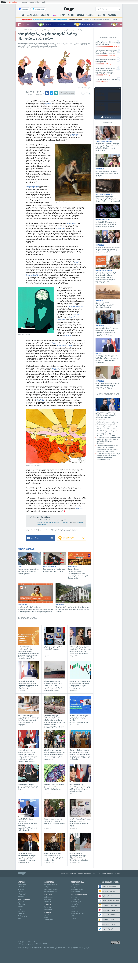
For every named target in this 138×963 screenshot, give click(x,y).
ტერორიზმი (21, 887)
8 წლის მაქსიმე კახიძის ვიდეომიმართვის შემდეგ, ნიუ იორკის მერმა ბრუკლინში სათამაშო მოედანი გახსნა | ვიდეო (54, 745)
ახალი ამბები (13, 2)
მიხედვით (55, 369)
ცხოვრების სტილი (69, 30)
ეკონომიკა (107, 19)
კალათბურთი (48, 919)
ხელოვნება (47, 907)
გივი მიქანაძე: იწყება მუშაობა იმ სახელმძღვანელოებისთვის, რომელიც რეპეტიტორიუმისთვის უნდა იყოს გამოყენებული (29, 814)
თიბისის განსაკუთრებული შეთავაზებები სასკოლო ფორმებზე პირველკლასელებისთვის (80, 710)
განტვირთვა (23, 2)
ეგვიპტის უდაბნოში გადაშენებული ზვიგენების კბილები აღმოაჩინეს (108, 296)
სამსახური (80, 30)
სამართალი (21, 913)
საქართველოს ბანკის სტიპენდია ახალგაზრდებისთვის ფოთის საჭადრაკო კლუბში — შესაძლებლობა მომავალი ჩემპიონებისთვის (37, 598)
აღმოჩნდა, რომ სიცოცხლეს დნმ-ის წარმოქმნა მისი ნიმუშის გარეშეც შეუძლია (54, 779)
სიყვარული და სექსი (77, 913)
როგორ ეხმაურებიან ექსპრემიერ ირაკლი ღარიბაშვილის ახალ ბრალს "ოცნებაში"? (108, 241)
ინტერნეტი (47, 899)
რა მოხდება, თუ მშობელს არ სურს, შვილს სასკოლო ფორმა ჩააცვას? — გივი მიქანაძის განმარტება (108, 351)
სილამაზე (74, 897)
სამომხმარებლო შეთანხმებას (56, 948)
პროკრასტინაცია (32, 187)
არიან (69, 345)
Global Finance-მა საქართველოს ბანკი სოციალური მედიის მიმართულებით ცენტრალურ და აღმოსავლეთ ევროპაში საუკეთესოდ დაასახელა (29, 642)
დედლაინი (75, 530)
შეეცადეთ (76, 314)
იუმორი (73, 909)
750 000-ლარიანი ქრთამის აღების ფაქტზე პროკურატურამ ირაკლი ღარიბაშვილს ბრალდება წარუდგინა (108, 440)
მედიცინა (74, 887)
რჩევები (73, 918)
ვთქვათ (77, 262)
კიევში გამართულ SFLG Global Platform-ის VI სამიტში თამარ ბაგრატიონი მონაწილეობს (54, 848)
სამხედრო (21, 896)
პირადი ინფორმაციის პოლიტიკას (78, 948)
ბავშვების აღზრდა (77, 889)
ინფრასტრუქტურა (23, 916)
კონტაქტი (117, 873)
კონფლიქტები (22, 894)
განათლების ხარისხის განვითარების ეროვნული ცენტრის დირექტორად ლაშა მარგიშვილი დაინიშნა (29, 676)
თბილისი (20, 909)
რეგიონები (21, 911)
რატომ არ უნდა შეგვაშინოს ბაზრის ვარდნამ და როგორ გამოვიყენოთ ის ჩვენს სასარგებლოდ (80, 676)
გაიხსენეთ (61, 320)
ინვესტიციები (39, 9)
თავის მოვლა (75, 891)
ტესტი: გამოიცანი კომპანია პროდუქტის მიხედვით (54, 642)
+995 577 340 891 (41, 944)
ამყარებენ (41, 400)
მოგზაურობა (75, 899)
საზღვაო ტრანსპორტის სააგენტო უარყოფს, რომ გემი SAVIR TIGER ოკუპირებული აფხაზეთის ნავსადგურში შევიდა (54, 676)
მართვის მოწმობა (34, 2)
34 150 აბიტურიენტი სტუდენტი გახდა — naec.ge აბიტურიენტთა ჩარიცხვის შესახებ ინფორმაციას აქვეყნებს (29, 710)
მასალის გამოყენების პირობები (103, 873)
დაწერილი (74, 135)
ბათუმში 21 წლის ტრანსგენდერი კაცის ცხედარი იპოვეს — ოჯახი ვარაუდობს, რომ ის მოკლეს (107, 433)
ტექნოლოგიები (49, 897)
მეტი (114, 19)
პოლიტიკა (87, 19)
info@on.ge (29, 944)
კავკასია (20, 891)
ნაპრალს (67, 335)
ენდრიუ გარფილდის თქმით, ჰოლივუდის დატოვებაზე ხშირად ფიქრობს (30, 563)
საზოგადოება (97, 19)
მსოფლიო (21, 889)
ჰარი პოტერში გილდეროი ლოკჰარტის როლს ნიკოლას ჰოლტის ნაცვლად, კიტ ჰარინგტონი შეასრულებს (80, 642)
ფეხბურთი (47, 915)
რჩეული (101, 15)
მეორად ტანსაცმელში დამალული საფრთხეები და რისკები (29, 779)
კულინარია (74, 904)
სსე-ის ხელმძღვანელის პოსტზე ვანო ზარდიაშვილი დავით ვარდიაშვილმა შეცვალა (108, 377)
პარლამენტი (22, 884)
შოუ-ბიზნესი (48, 909)
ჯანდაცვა (20, 906)
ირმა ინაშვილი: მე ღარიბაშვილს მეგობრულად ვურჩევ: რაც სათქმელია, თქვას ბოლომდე (80, 779)
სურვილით (60, 228)
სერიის (48, 104)
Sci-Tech (48, 894)
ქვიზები (80, 15)
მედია (19, 918)
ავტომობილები (76, 902)
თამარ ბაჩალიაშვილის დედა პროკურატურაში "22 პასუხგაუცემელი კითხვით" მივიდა (80, 814)
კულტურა (48, 905)
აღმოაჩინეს (71, 223)
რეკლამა (112, 15)
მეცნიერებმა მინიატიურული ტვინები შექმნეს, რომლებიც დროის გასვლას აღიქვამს (108, 216)
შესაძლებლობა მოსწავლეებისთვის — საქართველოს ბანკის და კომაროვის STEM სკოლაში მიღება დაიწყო (80, 565)
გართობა (74, 906)
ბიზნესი (46, 887)
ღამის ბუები (61, 345)
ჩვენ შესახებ (64, 873)
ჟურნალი (45, 15)
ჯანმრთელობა (46, 30)
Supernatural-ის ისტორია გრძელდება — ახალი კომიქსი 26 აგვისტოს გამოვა (54, 814)
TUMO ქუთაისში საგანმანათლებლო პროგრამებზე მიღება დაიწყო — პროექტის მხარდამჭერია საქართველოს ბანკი (108, 456)
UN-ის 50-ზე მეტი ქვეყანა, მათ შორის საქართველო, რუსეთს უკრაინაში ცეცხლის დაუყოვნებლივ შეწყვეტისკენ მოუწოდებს (80, 745)
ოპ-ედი (71, 15)
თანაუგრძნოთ (72, 317)
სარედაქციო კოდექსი (84, 873)
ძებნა (43, 2)
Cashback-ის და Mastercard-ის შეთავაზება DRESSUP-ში (55, 562)
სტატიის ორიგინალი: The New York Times (52, 522)
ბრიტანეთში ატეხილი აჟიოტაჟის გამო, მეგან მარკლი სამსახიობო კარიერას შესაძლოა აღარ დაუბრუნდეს (108, 138)
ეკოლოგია (21, 902)
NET (54, 15)
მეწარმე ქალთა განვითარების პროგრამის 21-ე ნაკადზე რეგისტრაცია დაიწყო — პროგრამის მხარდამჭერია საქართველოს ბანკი (108, 269)
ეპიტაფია (79, 509)
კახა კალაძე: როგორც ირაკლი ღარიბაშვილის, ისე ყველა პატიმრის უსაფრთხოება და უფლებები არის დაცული (108, 323)
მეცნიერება (47, 902)
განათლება (21, 904)
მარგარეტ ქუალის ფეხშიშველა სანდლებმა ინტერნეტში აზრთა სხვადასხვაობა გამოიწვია (80, 848)
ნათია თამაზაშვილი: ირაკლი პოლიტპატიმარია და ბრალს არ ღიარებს (108, 165)
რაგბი (46, 917)
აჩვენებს (54, 343)
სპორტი (47, 912)
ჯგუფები (25, 9)
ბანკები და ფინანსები (51, 884)
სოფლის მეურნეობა (50, 891)
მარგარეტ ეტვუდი (64, 530)
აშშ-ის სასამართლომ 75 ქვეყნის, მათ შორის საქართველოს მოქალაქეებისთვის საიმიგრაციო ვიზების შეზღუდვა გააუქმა (107, 448)
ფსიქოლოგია (57, 30)
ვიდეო (62, 15)
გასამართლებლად (75, 306)
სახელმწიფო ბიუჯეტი (51, 889)
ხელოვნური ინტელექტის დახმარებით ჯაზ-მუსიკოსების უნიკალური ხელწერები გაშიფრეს (108, 190)
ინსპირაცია (74, 916)
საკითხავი (90, 15)
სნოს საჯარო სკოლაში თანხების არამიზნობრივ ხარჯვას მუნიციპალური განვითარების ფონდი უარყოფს (74, 598)
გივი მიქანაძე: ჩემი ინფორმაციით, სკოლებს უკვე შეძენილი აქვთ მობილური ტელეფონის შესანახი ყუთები (29, 848)
